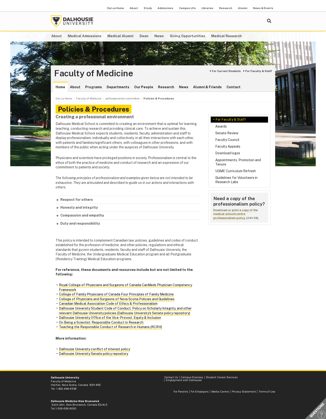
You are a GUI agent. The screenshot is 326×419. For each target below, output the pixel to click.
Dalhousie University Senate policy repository (93, 354)
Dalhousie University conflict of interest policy (94, 349)
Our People (143, 87)
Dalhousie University (72, 21)
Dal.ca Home (115, 8)
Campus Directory (192, 377)
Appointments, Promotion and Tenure (238, 162)
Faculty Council (227, 140)
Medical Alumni (120, 36)
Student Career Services (221, 377)
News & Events (263, 8)
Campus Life (187, 8)
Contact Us (171, 377)
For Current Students (226, 71)
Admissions (165, 8)
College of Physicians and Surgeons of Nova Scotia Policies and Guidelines (116, 299)
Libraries (207, 8)
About (134, 8)
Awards (221, 126)
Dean (144, 36)
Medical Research (226, 36)
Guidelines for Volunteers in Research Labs (236, 180)
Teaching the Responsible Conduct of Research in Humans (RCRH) (110, 327)
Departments (118, 87)
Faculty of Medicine (93, 73)
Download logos (227, 153)
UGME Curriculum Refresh (235, 171)
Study (148, 8)
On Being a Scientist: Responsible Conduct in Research (101, 322)
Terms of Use (267, 391)
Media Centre (220, 391)
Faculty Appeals (227, 146)
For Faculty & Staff (258, 71)
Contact (233, 87)
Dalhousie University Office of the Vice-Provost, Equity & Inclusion (110, 318)
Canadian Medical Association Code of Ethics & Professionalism (108, 303)
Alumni (242, 8)
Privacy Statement (244, 391)
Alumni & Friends (207, 87)
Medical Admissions (84, 36)
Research (225, 8)
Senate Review (226, 133)
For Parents (181, 391)
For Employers (199, 391)
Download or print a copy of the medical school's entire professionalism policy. (235, 214)
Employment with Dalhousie (184, 380)
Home (60, 87)
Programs (93, 87)
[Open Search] (269, 21)
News (159, 36)
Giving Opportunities (187, 36)
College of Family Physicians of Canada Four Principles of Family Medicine (116, 294)
